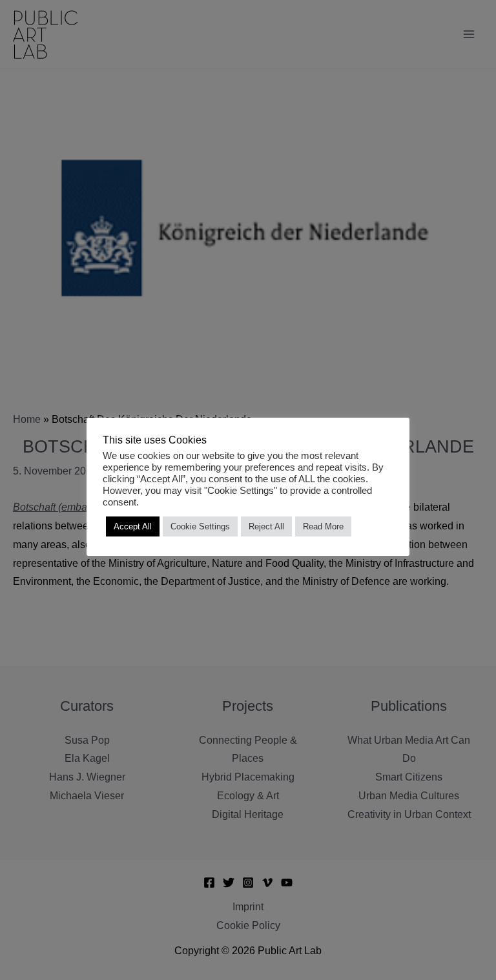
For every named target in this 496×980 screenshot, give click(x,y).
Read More (323, 526)
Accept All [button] (133, 526)
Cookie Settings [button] (200, 526)
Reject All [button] (266, 526)
